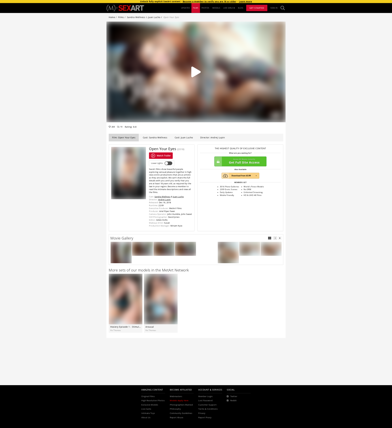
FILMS (195, 8)
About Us (145, 417)
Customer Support (207, 405)
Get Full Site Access (244, 161)
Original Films (148, 396)
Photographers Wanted (181, 405)
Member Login (205, 396)
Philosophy (175, 409)
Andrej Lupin (164, 199)
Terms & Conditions (208, 409)
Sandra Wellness (136, 17)
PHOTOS (205, 8)
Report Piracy (205, 417)
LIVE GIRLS (228, 8)
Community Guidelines (181, 413)
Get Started (256, 7)
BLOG (240, 8)
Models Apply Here (179, 400)
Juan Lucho (154, 17)
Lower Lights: (157, 163)
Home (112, 17)
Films (121, 17)
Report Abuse (176, 417)
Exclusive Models (149, 405)
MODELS (216, 8)
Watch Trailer (164, 155)
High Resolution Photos (153, 400)
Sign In (274, 8)
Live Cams (146, 409)
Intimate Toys (148, 413)
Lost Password (205, 400)
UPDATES (185, 8)
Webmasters (176, 396)
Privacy (201, 413)
